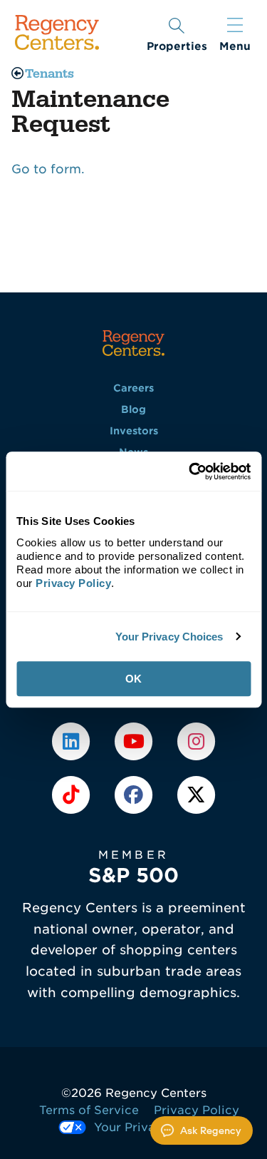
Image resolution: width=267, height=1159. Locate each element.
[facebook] (135, 794)
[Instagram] (196, 741)
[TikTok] (72, 794)
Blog (133, 409)
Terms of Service (89, 1110)
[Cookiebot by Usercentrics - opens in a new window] (190, 471)
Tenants (49, 74)
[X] (196, 794)
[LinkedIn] (72, 741)
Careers (133, 388)
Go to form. (48, 169)
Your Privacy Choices (169, 636)
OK (133, 679)
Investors (134, 430)
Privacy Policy (196, 1110)
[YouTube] (135, 741)
